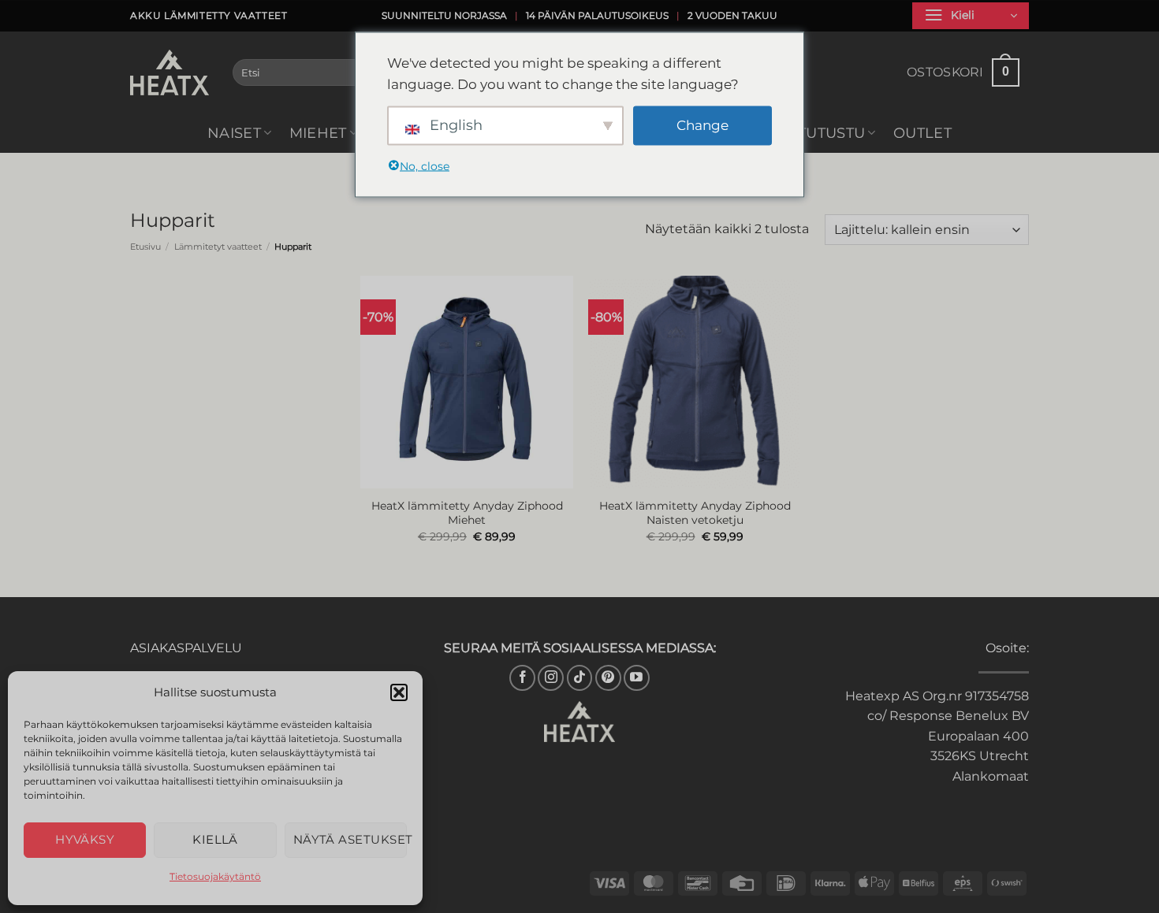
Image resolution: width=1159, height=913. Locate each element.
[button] (399, 692)
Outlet (922, 132)
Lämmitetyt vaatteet (218, 246)
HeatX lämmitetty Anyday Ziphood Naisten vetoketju (695, 513)
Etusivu (145, 246)
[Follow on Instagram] (551, 678)
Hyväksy (84, 839)
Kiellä (215, 839)
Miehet (318, 132)
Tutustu (831, 132)
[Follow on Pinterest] (608, 678)
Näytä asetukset (350, 839)
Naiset (234, 132)
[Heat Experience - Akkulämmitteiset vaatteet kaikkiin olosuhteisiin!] (169, 72)
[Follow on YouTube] (637, 678)
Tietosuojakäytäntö (215, 876)
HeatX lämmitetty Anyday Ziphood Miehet (467, 513)
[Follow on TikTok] (580, 678)
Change (702, 125)
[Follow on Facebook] (522, 678)
